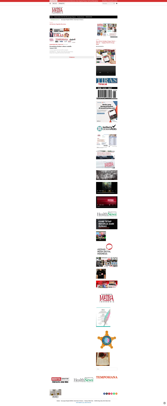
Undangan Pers (61, 3)
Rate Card (55, 3)
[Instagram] (112, 394)
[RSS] (116, 394)
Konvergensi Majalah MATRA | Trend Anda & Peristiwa (72, 19)
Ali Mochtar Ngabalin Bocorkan (55, 50)
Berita (51, 16)
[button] (114, 3)
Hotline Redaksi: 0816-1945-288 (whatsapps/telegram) (65, 16)
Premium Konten (80, 16)
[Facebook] (104, 394)
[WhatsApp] (114, 394)
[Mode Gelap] (116, 3)
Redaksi (58, 400)
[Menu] (50, 3)
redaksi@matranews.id (54, 19)
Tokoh (59, 44)
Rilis (56, 44)
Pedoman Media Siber (88, 400)
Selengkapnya (72, 57)
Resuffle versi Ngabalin (64, 50)
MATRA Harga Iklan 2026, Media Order (102, 400)
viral (62, 44)
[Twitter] (107, 394)
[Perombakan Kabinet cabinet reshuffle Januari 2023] (62, 35)
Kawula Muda (52, 44)
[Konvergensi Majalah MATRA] (57, 10)
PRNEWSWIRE (89, 16)
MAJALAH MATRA (100, 46)
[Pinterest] (109, 394)
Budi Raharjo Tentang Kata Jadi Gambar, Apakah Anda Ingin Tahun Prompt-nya (96, 1)
